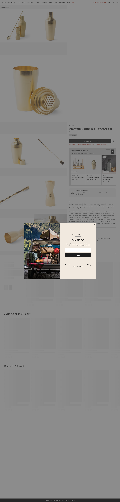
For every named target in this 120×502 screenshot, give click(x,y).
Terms (80, 266)
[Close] (94, 224)
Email (67, 249)
